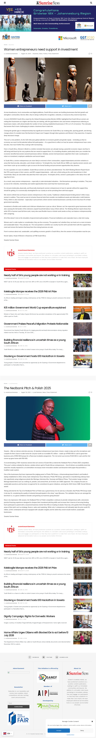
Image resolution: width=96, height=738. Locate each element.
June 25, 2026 (23, 345)
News (41, 53)
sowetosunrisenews (12, 53)
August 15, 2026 (24, 278)
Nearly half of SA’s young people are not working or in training (37, 275)
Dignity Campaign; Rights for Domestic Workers (29, 616)
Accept (58, 730)
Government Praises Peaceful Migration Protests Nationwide (36, 323)
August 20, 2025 (26, 53)
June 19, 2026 (23, 359)
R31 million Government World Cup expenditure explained (35, 307)
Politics (45, 53)
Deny (82, 730)
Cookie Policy (70, 734)
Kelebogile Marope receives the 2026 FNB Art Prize (30, 291)
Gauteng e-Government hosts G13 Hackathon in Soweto (34, 356)
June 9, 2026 (23, 638)
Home (5, 44)
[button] (92, 721)
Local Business (13, 383)
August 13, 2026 (24, 294)
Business (11, 44)
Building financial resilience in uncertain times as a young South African (35, 341)
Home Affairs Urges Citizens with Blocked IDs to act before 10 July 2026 (36, 634)
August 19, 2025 (26, 392)
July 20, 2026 (23, 310)
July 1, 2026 (22, 326)
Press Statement (53, 53)
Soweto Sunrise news (37, 734)
